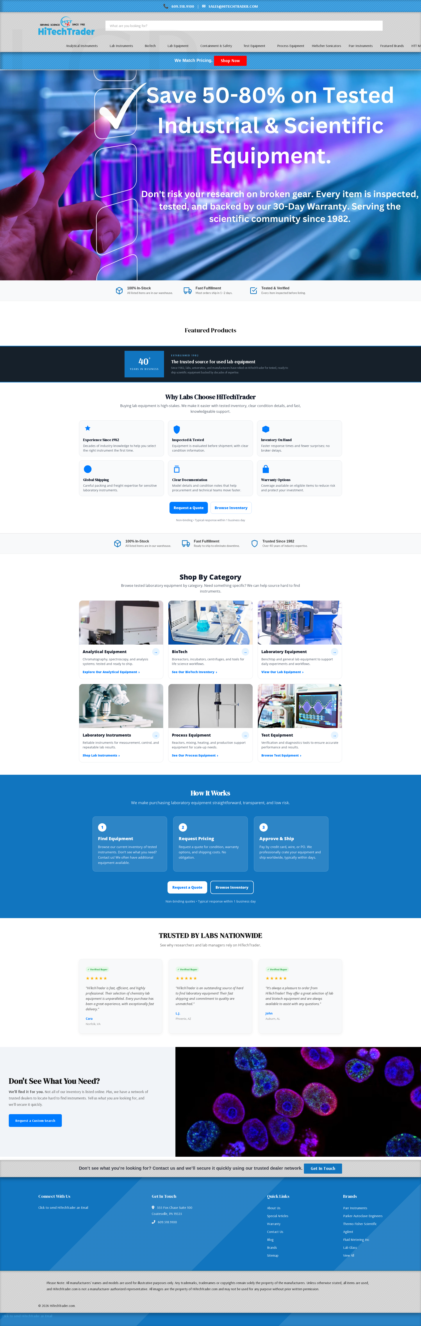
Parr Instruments (355, 1208)
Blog (270, 1239)
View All (348, 1255)
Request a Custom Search (35, 1120)
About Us (273, 1208)
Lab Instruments (121, 45)
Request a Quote (189, 507)
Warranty (273, 1224)
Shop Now (230, 60)
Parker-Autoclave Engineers (363, 1216)
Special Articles (277, 1216)
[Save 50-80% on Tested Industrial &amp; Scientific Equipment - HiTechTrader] (210, 175)
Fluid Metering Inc (356, 1239)
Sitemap (272, 1255)
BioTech (150, 45)
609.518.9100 (182, 6)
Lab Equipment (178, 45)
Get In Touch (323, 1168)
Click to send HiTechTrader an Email (63, 1207)
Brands (272, 1247)
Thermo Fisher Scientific (360, 1224)
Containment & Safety (216, 45)
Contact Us (275, 1231)
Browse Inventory (231, 507)
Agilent (348, 1231)
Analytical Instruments (82, 45)
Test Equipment (254, 45)
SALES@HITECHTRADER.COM (233, 6)
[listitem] (121, 639)
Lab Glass (350, 1247)
